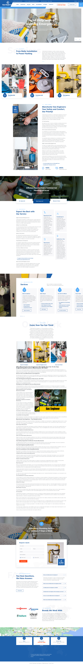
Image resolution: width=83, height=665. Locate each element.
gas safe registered (21, 431)
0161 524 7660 (61, 5)
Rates (33, 4)
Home (17, 4)
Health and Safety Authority (29, 264)
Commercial (22, 4)
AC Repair (45, 4)
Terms (52, 663)
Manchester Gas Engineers (37, 663)
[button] (22, 316)
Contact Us (51, 4)
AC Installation (39, 4)
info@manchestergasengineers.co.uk (33, 1)
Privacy (50, 663)
